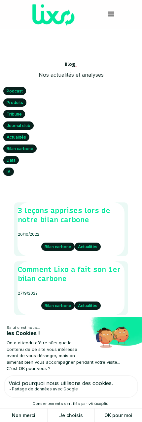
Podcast (15, 91)
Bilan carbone (20, 148)
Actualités (16, 137)
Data (11, 160)
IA (9, 171)
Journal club (18, 125)
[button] (111, 14)
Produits (15, 102)
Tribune (14, 114)
